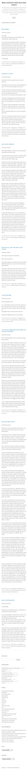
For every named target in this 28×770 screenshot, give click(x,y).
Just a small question (8, 600)
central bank (13, 411)
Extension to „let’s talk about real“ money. (12, 248)
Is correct (3, 682)
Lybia (23, 590)
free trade (24, 646)
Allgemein (21, 61)
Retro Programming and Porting (8, 708)
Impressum (4, 767)
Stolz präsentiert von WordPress (13, 767)
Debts (12, 237)
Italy (5, 239)
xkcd (3, 717)
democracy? (13, 646)
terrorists (14, 591)
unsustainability (22, 134)
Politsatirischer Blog (6, 705)
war (17, 591)
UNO (5, 65)
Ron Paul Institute (5, 710)
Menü (14, 17)
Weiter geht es (4, 677)
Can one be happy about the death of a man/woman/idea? (14, 330)
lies (6, 239)
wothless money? (5, 135)
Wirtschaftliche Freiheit (6, 715)
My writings (5, 29)
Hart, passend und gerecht (7, 676)
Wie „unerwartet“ (10, 740)
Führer (5, 321)
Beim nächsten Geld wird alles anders (14, 4)
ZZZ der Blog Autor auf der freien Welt (9, 718)
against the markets (15, 129)
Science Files (4, 712)
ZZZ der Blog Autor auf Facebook (8, 720)
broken (14, 130)
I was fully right (6, 295)
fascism (8, 321)
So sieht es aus (5, 669)
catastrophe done (14, 319)
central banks (18, 130)
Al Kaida (12, 590)
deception (16, 237)
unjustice (5, 134)
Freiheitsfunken (5, 697)
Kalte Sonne (4, 700)
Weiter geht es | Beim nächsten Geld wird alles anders (12, 730)
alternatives (22, 129)
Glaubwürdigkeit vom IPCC (12, 735)
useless (7, 65)
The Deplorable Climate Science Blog (9, 713)
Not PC (3, 704)
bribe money (9, 130)
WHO (11, 65)
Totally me (4, 671)
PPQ (2, 707)
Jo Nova (3, 699)
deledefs (20, 237)
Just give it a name (7, 73)
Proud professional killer (6, 679)
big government (14, 63)
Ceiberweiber (4, 692)
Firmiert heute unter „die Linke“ (8, 674)
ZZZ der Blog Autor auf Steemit (8, 722)
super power (9, 591)
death (18, 411)
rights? (11, 321)
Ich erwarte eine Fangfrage (7, 673)
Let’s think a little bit (8, 144)
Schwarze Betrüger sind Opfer (8, 681)
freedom (3, 647)
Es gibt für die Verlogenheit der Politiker (14, 738)
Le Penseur (4, 702)
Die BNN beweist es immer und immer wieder (11, 668)
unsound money (15, 134)
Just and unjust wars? (8, 422)
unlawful (9, 134)
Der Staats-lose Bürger (6, 694)
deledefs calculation (15, 285)
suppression (8, 647)
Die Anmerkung (5, 695)
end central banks (15, 132)
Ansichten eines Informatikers (8, 691)
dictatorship (20, 63)
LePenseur (4, 741)
